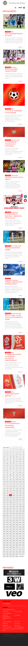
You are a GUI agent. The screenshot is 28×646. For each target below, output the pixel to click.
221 (23, 518)
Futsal (12, 392)
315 (10, 549)
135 (17, 490)
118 (7, 486)
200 (23, 511)
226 (17, 520)
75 (4, 472)
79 (17, 472)
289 (17, 540)
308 (10, 547)
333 (23, 554)
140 (10, 493)
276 (20, 536)
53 (23, 463)
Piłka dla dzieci (14, 175)
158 (23, 497)
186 (23, 506)
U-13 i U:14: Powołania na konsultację (13, 112)
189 (10, 508)
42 (10, 461)
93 (17, 477)
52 (20, 463)
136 (20, 490)
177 (17, 504)
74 (23, 470)
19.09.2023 (7, 352)
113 (14, 484)
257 (4, 531)
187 (4, 508)
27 (7, 456)
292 (4, 542)
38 (20, 459)
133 (10, 490)
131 (4, 490)
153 (7, 497)
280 (10, 538)
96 (4, 479)
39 (23, 459)
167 (7, 502)
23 (17, 454)
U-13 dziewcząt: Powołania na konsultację (11, 144)
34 (7, 459)
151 (23, 495)
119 (10, 486)
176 (14, 504)
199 (20, 511)
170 (17, 502)
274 (14, 536)
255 (20, 529)
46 (23, 461)
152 (4, 497)
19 (4, 454)
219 (17, 518)
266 (10, 533)
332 (20, 554)
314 (7, 549)
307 (7, 547)
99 (13, 479)
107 (17, 481)
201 (4, 513)
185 (20, 506)
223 (7, 520)
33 (4, 459)
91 (10, 477)
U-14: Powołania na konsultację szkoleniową (12, 425)
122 (20, 486)
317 (17, 549)
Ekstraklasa (13, 67)
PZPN (12, 352)
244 (7, 527)
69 (7, 470)
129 (20, 488)
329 (10, 554)
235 (23, 522)
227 (20, 520)
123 (23, 486)
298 (23, 542)
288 (14, 540)
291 (23, 540)
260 (14, 531)
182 (10, 506)
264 (4, 533)
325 (20, 551)
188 (7, 508)
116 (23, 484)
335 (7, 556)
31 (20, 456)
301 (10, 545)
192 (20, 508)
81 (23, 472)
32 (23, 456)
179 (23, 504)
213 (20, 515)
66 (20, 468)
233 (17, 522)
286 (7, 540)
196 (10, 511)
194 (4, 511)
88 (23, 475)
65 (17, 468)
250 (4, 529)
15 (13, 452)
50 (13, 463)
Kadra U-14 (13, 421)
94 (20, 477)
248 (20, 527)
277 (23, 536)
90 (7, 477)
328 (7, 554)
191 (17, 508)
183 (14, 506)
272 (7, 536)
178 (20, 504)
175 (10, 504)
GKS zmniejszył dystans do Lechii (14, 34)
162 (14, 499)
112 (10, 484)
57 (13, 465)
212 (17, 515)
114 (17, 484)
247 (17, 527)
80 (20, 472)
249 (23, 527)
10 (20, 450)
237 (7, 524)
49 (10, 463)
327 (4, 554)
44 (17, 461)
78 (13, 472)
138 (4, 493)
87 (20, 475)
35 (10, 459)
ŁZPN (12, 109)
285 (4, 540)
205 (17, 513)
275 (17, 536)
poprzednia (6, 447)
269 (20, 533)
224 (10, 520)
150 (20, 495)
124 (4, 488)
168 (10, 502)
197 (14, 511)
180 (4, 506)
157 (20, 497)
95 (23, 477)
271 (4, 536)
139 (7, 493)
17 (20, 452)
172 (23, 502)
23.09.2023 (7, 31)
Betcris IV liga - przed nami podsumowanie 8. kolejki (14, 317)
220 (20, 518)
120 (14, 486)
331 (17, 554)
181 (7, 506)
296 (17, 542)
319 (23, 549)
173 (4, 504)
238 (10, 524)
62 (7, 468)
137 (23, 490)
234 (20, 522)
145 (4, 495)
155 (14, 497)
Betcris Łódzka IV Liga (16, 246)
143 (20, 493)
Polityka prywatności (7, 634)
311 (20, 547)
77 (10, 472)
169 (14, 502)
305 (23, 545)
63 (10, 468)
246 (14, 527)
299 (4, 545)
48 (7, 463)
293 (7, 542)
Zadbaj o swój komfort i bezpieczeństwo (14, 283)
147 (10, 495)
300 (7, 545)
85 (13, 475)
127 (14, 488)
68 (4, 470)
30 (17, 456)
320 (4, 551)
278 (4, 538)
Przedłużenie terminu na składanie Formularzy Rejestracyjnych (13, 357)
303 (17, 545)
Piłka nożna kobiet (15, 140)
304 (20, 545)
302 (14, 545)
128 (17, 488)
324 (17, 551)
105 (10, 481)
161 (10, 499)
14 (10, 452)
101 (20, 479)
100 (17, 479)
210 (10, 515)
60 (23, 465)
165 (23, 499)
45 (20, 461)
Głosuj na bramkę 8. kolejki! (12, 249)
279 (7, 538)
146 (7, 495)
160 (7, 499)
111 (7, 484)
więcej (20, 47)
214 (23, 515)
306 (4, 547)
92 (13, 477)
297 (20, 542)
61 (4, 468)
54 (4, 465)
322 (10, 551)
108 (20, 481)
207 (23, 513)
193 (23, 508)
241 (20, 524)
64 (13, 468)
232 (14, 522)
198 (17, 511)
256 (23, 529)
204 (14, 513)
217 (10, 518)
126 (10, 488)
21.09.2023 (7, 212)
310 (17, 547)
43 (13, 461)
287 (10, 540)
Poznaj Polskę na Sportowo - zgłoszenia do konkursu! (13, 216)
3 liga (12, 31)
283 (20, 538)
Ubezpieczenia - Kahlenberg (11, 280)
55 (7, 465)
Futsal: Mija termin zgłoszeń (12, 395)
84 (10, 475)
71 (13, 470)
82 (4, 475)
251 (7, 529)
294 (10, 542)
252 (10, 529)
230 (7, 522)
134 (14, 490)
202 (7, 513)
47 (4, 463)
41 (7, 461)
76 (7, 472)
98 (10, 479)
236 (4, 524)
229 (4, 522)
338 (17, 556)
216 (7, 518)
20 (7, 454)
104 (7, 481)
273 (10, 536)
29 (13, 456)
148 (14, 495)
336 (10, 556)
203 (10, 513)
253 (14, 529)
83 (7, 475)
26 (4, 456)
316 (14, 549)
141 (14, 493)
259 (10, 531)
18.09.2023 (7, 421)
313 (4, 549)
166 (4, 502)
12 (4, 452)
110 (4, 484)
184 (17, 506)
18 (23, 452)
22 (13, 454)
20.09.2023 (7, 278)
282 (17, 538)
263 (23, 531)
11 (23, 450)
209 (7, 515)
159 (4, 499)
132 (7, 490)
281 (14, 538)
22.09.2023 (7, 67)
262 (20, 531)
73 (20, 470)
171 (20, 502)
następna (21, 556)
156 (17, 497)
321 (7, 551)
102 (23, 479)
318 (20, 549)
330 (14, 554)
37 (17, 459)
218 (14, 518)
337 (14, 556)
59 (20, 465)
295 (14, 542)
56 (10, 465)
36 (13, 459)
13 (7, 452)
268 (17, 533)
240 (17, 524)
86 (17, 475)
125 (7, 488)
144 (23, 493)
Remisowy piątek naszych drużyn (11, 70)
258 (7, 531)
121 (17, 486)
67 (23, 468)
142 (17, 493)
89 (4, 477)
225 (14, 520)
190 (14, 508)
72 (17, 470)
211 (14, 515)
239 (14, 524)
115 (20, 484)
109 (23, 481)
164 (20, 499)
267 (14, 533)
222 (4, 520)
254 (17, 529)
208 (4, 515)
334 (4, 556)
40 (4, 461)
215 (4, 518)
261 (17, 531)
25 (23, 454)
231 (10, 522)
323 (14, 551)
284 (23, 538)
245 (10, 527)
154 (10, 497)
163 (17, 499)
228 (23, 520)
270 (23, 533)
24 (20, 454)
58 (17, 465)
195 (7, 511)
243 (4, 527)
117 (4, 486)
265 (7, 533)
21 (10, 454)
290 (20, 540)
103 (4, 481)
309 (14, 547)
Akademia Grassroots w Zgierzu (14, 178)
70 (10, 470)
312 (23, 547)
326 (23, 551)
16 (17, 452)
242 (23, 524)
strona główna (7, 603)
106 (14, 481)
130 (23, 488)
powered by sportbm (20, 634)
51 (17, 463)
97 (7, 479)
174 (7, 504)
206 (20, 513)
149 (17, 495)
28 (10, 456)
